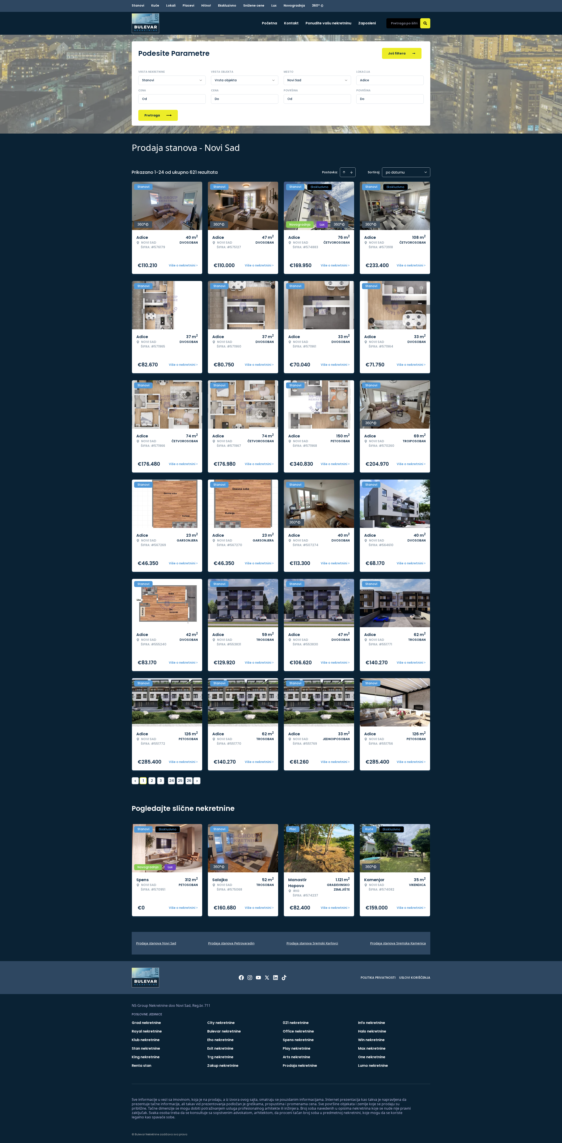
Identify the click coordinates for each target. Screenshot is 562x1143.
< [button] (135, 781)
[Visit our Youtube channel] (258, 977)
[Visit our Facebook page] (241, 977)
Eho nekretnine (220, 1039)
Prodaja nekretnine (300, 1065)
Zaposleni (367, 23)
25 (180, 780)
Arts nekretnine (296, 1057)
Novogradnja (294, 5)
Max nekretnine (371, 1048)
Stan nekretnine (146, 1048)
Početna (269, 23)
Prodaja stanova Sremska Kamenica (398, 943)
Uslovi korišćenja (414, 977)
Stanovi (138, 5)
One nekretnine (371, 1057)
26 (189, 780)
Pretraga (152, 115)
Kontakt (291, 23)
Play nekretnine (296, 1048)
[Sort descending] (351, 172)
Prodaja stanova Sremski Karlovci (312, 943)
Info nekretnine (371, 1022)
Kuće (155, 5)
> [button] (197, 781)
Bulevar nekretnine (224, 1031)
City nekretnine (221, 1022)
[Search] (425, 23)
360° (316, 5)
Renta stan (141, 1065)
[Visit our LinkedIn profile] (275, 977)
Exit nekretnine (220, 1048)
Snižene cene (253, 5)
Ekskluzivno (227, 5)
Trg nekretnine (220, 1057)
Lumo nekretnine (373, 1065)
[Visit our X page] (267, 977)
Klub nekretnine (146, 1039)
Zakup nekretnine (222, 1065)
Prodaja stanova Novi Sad (156, 943)
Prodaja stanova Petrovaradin (231, 943)
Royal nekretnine (147, 1031)
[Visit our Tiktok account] (284, 977)
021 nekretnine (296, 1022)
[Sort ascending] (344, 172)
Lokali (171, 5)
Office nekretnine (298, 1031)
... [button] (166, 780)
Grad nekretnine (146, 1022)
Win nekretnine (371, 1039)
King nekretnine (146, 1057)
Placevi (188, 5)
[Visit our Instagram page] (249, 977)
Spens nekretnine (298, 1039)
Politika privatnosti (378, 977)
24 (171, 780)
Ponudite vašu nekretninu (328, 23)
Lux (274, 5)
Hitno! (206, 5)
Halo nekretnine (372, 1031)
